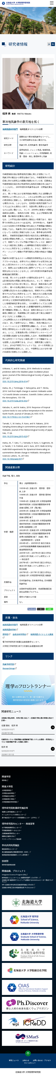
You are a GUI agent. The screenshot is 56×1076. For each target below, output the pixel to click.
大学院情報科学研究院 (9, 802)
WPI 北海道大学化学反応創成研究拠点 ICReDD (17, 884)
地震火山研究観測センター (11, 811)
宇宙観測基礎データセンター (11, 830)
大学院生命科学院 (8, 793)
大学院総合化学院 (8, 796)
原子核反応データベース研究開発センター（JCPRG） (20, 817)
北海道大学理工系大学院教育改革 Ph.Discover (18, 887)
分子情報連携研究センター (11, 827)
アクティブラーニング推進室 (11, 839)
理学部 (4, 780)
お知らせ (26, 1060)
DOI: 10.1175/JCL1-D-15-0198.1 (16, 417)
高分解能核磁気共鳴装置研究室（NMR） (15, 852)
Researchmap (9, 668)
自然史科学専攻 (19, 634)
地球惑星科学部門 (10, 129)
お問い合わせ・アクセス (42, 1060)
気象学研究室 (8, 664)
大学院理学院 (6, 790)
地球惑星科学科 (9, 629)
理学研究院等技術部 (8, 864)
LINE (49, 609)
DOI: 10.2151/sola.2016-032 (15, 401)
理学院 (5, 634)
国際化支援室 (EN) (8, 836)
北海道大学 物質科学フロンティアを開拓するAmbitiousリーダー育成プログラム (27, 881)
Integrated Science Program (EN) (14, 874)
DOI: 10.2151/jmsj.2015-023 (15, 436)
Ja (49, 44)
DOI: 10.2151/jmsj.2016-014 (15, 381)
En (53, 44)
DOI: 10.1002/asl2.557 (12, 459)
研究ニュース (14, 1060)
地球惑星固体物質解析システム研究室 (14, 855)
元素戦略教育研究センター (11, 833)
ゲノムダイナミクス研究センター (13, 814)
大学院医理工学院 (8, 799)
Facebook (32, 609)
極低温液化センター (8, 849)
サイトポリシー (30, 1063)
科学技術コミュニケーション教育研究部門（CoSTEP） (20, 877)
